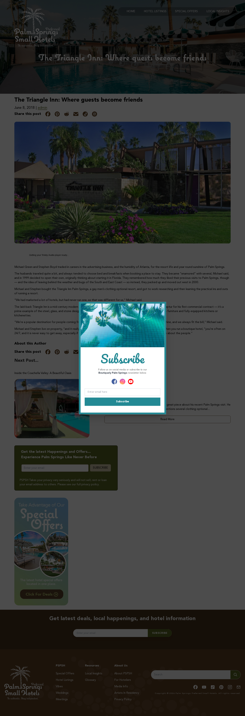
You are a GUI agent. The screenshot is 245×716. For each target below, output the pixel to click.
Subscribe (122, 401)
